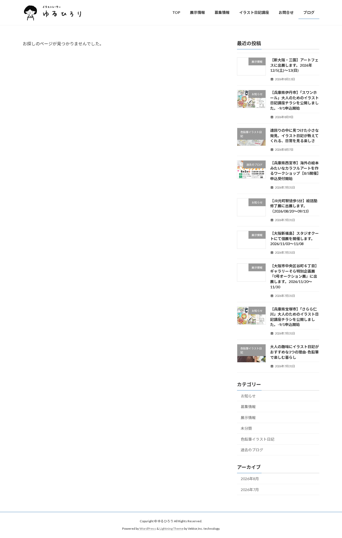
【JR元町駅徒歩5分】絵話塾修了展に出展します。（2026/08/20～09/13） (293, 205)
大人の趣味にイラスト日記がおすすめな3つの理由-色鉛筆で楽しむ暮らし (294, 351)
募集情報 (248, 406)
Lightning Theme (172, 529)
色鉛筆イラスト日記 (257, 439)
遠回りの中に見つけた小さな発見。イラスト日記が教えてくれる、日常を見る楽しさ (294, 135)
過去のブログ (252, 450)
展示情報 (248, 417)
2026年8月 (250, 478)
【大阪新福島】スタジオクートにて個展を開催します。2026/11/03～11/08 (294, 238)
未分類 (246, 428)
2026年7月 (250, 489)
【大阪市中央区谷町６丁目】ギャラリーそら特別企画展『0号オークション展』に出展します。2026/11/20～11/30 (294, 276)
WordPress (147, 529)
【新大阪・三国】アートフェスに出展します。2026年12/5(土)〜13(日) (294, 65)
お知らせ (248, 395)
